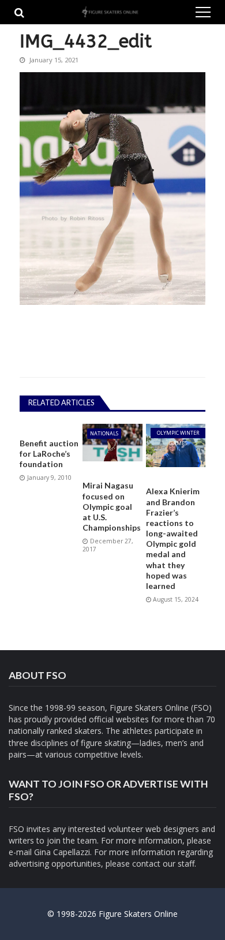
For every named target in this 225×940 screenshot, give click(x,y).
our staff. (179, 863)
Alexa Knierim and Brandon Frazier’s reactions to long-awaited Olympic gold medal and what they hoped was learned (173, 538)
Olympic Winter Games (178, 433)
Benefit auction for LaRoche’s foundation (49, 453)
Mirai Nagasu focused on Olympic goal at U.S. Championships (111, 506)
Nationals (104, 433)
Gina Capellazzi (62, 851)
